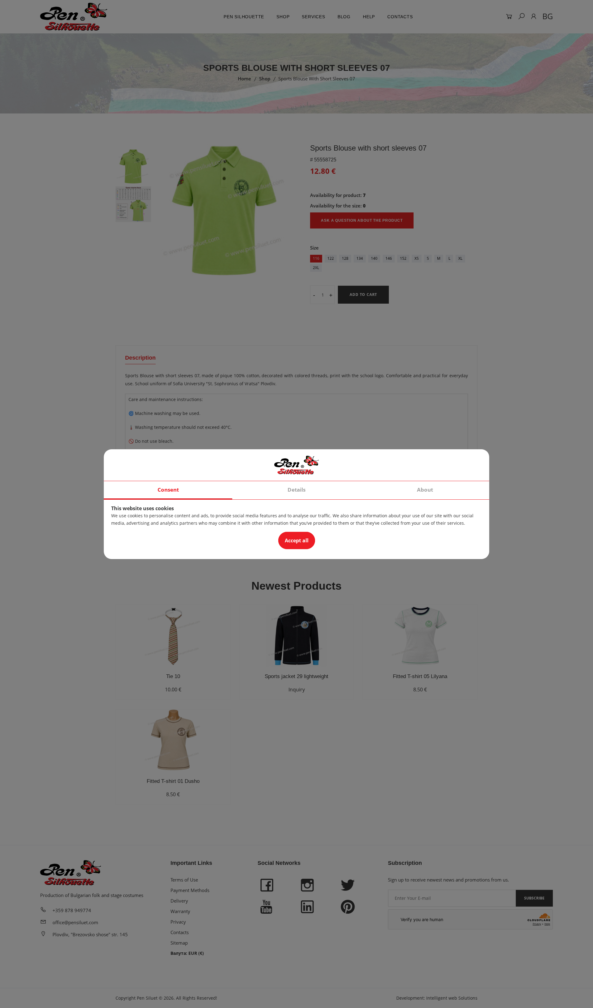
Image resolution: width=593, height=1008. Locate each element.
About (425, 489)
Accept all (297, 540)
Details (296, 489)
